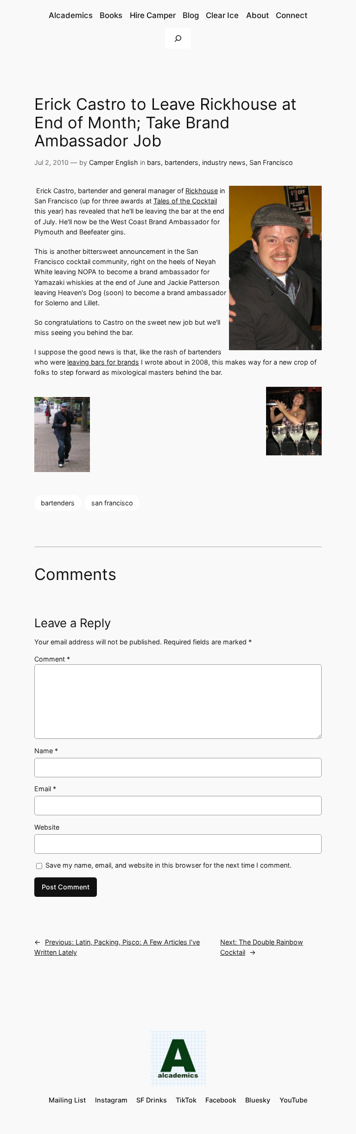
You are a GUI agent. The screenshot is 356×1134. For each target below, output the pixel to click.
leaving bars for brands (103, 362)
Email (45, 789)
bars (154, 162)
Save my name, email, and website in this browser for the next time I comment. (168, 865)
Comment (52, 659)
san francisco (112, 503)
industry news (224, 162)
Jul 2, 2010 (51, 162)
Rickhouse (201, 191)
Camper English (113, 162)
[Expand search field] (178, 38)
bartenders (181, 162)
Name (46, 751)
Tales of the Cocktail (185, 201)
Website (46, 827)
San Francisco (271, 162)
